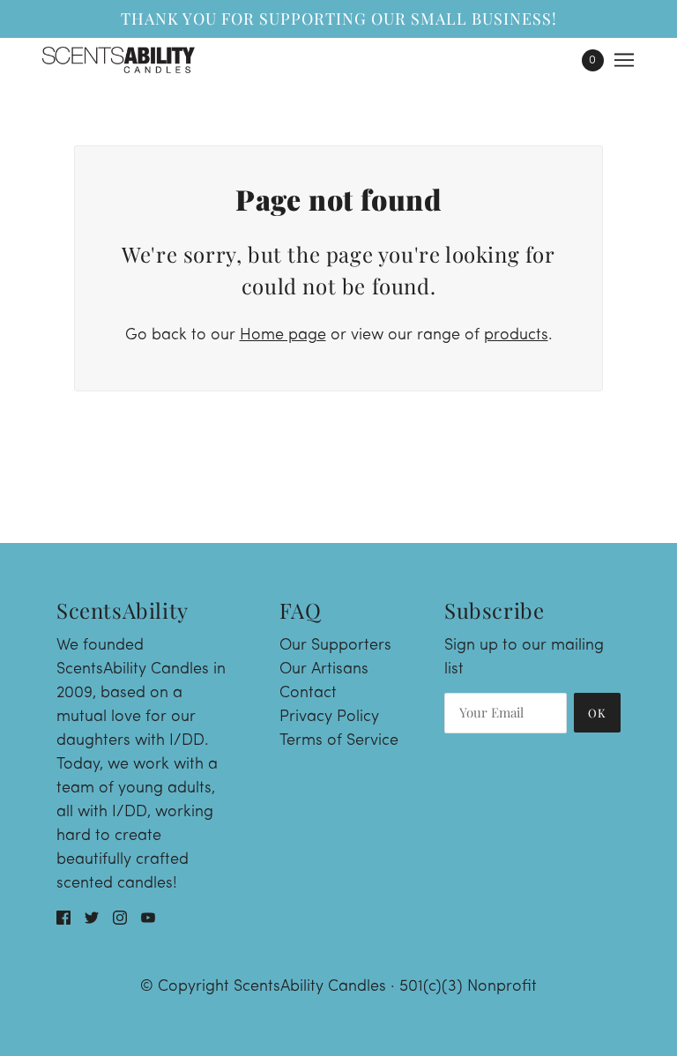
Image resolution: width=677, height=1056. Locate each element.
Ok (597, 712)
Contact (308, 694)
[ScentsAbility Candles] (118, 60)
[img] (63, 919)
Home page (283, 336)
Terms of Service (338, 741)
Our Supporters (335, 646)
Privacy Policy (329, 717)
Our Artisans (323, 670)
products (516, 336)
